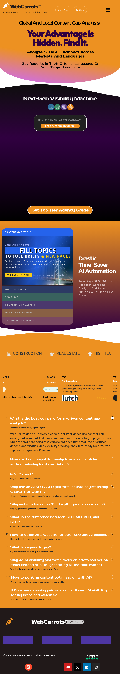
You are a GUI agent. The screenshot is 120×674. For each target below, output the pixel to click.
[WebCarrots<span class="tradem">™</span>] (6, 5)
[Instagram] (96, 667)
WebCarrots (25, 6)
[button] (74, 622)
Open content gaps (18, 275)
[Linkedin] (87, 667)
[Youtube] (68, 667)
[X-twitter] (77, 667)
